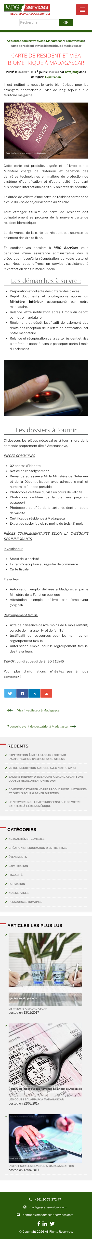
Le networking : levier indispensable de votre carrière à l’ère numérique (44, 804)
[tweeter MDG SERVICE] (52, 1225)
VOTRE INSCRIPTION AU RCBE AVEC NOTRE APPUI (42, 767)
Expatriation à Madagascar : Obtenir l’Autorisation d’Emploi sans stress (37, 757)
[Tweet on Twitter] (10, 693)
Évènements (18, 856)
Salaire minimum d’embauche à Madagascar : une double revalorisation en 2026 (46, 778)
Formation (17, 883)
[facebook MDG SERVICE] (39, 1226)
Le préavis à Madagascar (28, 1008)
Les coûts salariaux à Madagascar (36, 1099)
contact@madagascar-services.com (48, 1215)
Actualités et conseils (26, 838)
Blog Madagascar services (30, 13)
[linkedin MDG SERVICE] (44, 1225)
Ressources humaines (25, 901)
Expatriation (53, 77)
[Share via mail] (46, 693)
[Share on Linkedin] (34, 693)
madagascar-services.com (47, 1207)
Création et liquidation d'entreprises (38, 847)
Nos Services (18, 892)
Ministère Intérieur (26, 301)
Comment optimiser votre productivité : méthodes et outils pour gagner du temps (48, 791)
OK (66, 22)
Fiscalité (16, 874)
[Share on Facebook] (22, 693)
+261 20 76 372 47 (48, 1199)
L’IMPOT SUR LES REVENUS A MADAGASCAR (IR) (41, 1165)
